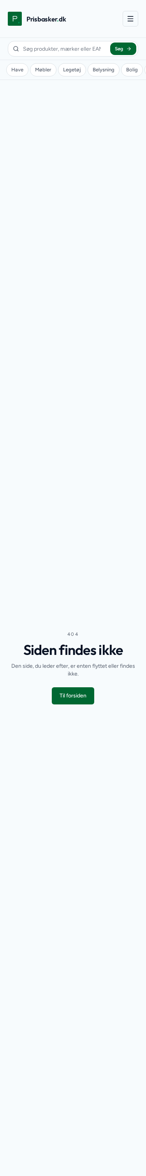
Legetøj (72, 70)
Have (17, 70)
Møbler (43, 70)
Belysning (103, 70)
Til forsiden (73, 695)
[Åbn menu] (130, 19)
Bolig (132, 70)
